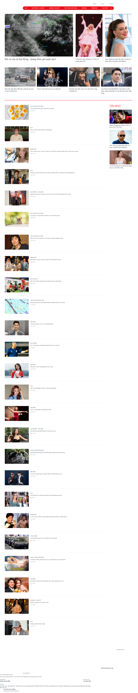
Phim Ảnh (44, 686)
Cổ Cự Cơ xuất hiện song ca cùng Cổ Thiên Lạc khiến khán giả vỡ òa (46, 473)
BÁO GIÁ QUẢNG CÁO (107, 668)
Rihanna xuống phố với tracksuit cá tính (39, 602)
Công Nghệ (80, 686)
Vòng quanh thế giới (37, 300)
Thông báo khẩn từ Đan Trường (37, 623)
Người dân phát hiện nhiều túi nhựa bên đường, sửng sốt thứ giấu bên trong (47, 452)
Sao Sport (33, 343)
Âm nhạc (84, 8)
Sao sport (105, 8)
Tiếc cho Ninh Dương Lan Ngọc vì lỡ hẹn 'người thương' (43, 388)
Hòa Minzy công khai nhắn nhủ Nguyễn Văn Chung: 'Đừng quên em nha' (47, 581)
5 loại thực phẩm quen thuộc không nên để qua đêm (42, 108)
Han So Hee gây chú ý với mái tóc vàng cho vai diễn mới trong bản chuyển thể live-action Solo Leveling (54, 151)
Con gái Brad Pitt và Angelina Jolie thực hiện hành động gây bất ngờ (45, 495)
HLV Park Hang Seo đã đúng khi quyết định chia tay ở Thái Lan (45, 345)
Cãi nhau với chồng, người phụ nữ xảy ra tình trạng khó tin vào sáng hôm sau (48, 559)
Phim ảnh (94, 8)
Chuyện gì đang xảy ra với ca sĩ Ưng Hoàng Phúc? (41, 324)
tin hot (115, 106)
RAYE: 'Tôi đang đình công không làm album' (41, 409)
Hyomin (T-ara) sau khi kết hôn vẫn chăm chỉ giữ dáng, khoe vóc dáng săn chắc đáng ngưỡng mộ (52, 172)
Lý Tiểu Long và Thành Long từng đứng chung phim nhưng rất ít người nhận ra (48, 516)
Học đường (33, 279)
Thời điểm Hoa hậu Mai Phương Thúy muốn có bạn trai (43, 431)
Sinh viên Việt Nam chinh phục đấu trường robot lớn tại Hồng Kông (45, 281)
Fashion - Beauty (54, 8)
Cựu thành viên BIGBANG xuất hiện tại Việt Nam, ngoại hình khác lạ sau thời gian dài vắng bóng (116, 91)
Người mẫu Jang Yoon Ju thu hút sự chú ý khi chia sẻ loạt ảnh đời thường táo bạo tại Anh (50, 194)
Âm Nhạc (40, 686)
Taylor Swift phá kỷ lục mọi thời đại (49, 89)
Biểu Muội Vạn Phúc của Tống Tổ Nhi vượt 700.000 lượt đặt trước (45, 259)
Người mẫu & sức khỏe (56, 686)
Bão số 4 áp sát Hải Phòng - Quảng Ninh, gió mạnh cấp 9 (30, 59)
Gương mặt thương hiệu (72, 686)
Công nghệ (33, 536)
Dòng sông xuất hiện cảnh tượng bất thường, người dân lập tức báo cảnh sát (47, 302)
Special (84, 686)
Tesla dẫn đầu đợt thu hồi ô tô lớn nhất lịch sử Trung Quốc (43, 538)
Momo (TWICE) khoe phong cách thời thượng (41, 129)
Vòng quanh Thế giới (33, 686)
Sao (26, 8)
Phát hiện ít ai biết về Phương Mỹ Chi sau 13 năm (41, 366)
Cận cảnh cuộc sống (70, 8)
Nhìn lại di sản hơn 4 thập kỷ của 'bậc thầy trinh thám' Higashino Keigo (46, 238)
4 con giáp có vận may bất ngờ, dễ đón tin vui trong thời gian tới (45, 215)
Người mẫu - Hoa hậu (38, 8)
